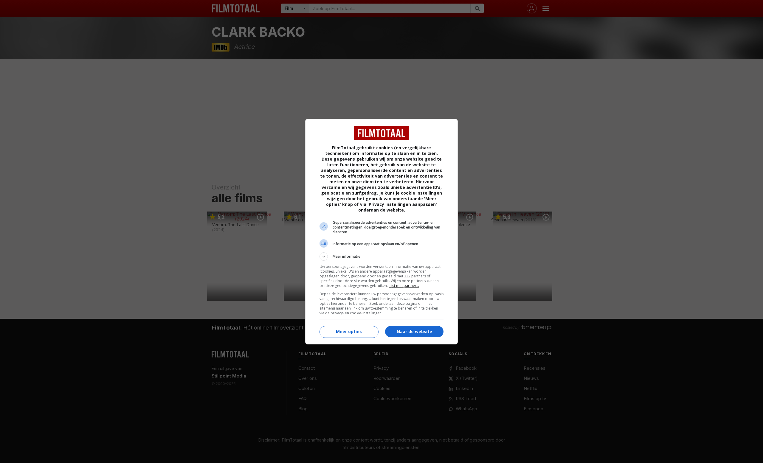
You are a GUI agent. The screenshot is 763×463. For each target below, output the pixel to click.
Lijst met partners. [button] (404, 285)
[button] (381, 256)
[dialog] (381, 231)
